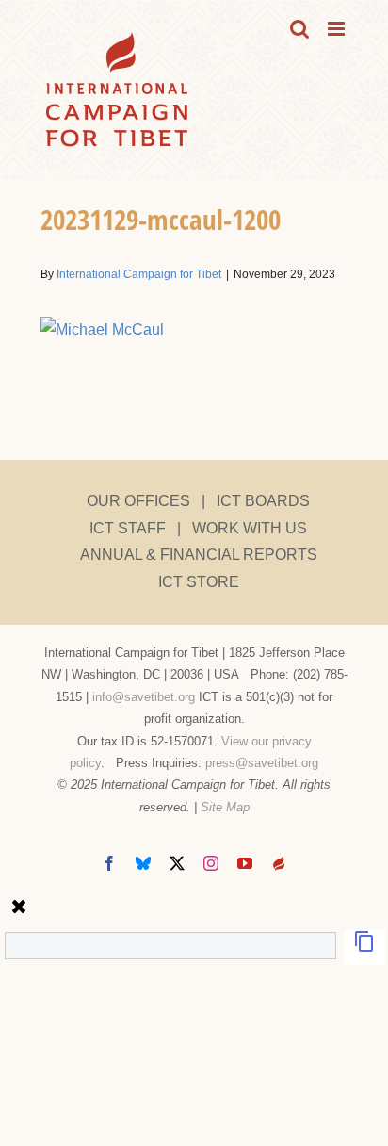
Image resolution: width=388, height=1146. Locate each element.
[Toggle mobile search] (299, 29)
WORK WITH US (249, 528)
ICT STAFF (127, 528)
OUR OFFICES (138, 501)
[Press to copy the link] (364, 947)
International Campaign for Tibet (139, 274)
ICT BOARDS (263, 501)
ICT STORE (198, 582)
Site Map (225, 807)
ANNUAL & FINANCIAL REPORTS (198, 555)
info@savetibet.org (143, 697)
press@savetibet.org (261, 763)
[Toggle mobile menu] (338, 29)
